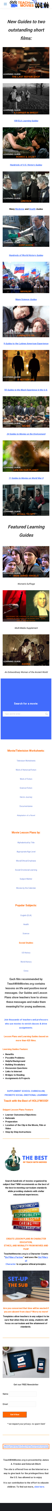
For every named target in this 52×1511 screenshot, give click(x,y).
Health (26, 924)
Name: (6, 1394)
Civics (26, 971)
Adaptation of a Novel (26, 815)
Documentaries (26, 806)
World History (26, 962)
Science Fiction (26, 788)
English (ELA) (26, 915)
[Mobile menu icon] (5, 4)
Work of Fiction (26, 779)
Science (26, 933)
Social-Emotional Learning (26, 870)
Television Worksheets (26, 761)
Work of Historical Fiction (26, 770)
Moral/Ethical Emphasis (26, 861)
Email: (5, 1404)
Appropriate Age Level (26, 852)
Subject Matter (26, 879)
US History (26, 953)
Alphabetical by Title (26, 842)
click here (39, 1487)
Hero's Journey (26, 797)
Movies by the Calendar (26, 888)
